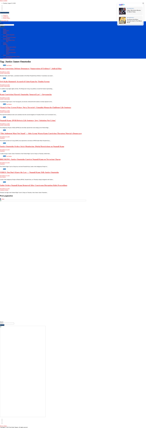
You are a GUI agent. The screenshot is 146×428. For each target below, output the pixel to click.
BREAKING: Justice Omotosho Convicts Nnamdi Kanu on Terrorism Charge (30, 159)
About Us (5, 15)
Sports (4, 42)
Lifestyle (5, 44)
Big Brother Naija (10, 40)
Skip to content (3, 0)
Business (5, 36)
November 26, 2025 (5, 84)
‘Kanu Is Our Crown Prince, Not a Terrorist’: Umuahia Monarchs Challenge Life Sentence (35, 107)
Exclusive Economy (11, 37)
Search (1, 23)
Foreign (5, 32)
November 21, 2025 (5, 110)
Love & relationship (11, 52)
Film (7, 41)
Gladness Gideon (4, 190)
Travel (7, 53)
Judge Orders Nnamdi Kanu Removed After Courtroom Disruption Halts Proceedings (33, 185)
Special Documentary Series (13, 56)
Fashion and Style (10, 49)
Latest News (6, 30)
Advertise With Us (7, 58)
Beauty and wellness (11, 47)
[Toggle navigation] (0, 22)
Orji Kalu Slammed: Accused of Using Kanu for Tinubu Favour (25, 82)
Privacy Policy (6, 18)
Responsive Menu (5, 12)
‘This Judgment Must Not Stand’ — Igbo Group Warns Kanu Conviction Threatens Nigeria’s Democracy (41, 133)
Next (3, 199)
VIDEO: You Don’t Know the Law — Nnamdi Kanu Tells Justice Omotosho (29, 172)
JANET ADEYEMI (5, 73)
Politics (5, 33)
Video (4, 55)
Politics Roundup (10, 34)
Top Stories (9, 65)
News (4, 65)
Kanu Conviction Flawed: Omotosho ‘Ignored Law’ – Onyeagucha (26, 94)
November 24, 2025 (5, 97)
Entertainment (6, 38)
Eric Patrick (3, 177)
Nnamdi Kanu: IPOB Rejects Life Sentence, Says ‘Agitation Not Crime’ (28, 120)
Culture (8, 48)
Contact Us (5, 16)
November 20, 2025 (5, 136)
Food (7, 51)
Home (4, 29)
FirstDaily (2, 138)
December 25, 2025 (5, 71)
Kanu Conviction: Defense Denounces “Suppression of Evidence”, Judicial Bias (31, 69)
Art (7, 45)
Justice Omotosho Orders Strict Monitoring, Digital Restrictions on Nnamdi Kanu (32, 146)
